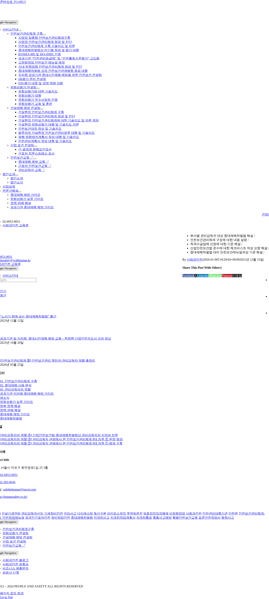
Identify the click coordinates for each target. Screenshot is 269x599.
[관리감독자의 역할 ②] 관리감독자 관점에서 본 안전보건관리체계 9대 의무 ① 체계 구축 (61, 443)
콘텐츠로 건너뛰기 (13, 2)
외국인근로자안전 (37, 517)
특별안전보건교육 (185, 517)
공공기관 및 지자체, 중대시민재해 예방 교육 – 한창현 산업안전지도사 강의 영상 (55, 338)
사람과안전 (195, 259)
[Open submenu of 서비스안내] (19, 30)
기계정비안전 (53, 513)
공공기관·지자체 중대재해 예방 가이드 (27, 393)
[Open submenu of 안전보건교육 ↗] (34, 158)
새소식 (4, 397)
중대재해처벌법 (11, 418)
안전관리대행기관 (215, 513)
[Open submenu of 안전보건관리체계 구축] (44, 34)
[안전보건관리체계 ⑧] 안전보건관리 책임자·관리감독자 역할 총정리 (47, 360)
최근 (3, 295)
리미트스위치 (116, 513)
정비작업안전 (60, 517)
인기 (3, 291)
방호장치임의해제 (156, 513)
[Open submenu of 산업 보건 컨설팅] (35, 146)
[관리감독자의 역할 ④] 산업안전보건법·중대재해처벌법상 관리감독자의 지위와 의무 (59, 435)
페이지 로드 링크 (12, 593)
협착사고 (227, 517)
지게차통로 (144, 517)
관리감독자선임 (32, 513)
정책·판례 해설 (10, 410)
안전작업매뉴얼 (13, 517)
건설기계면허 (11, 513)
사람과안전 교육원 (16, 225)
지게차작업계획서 (122, 517)
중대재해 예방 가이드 (15, 414)
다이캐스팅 (85, 513)
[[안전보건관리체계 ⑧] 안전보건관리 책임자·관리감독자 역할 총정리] (6, 356)
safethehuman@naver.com (19, 489)
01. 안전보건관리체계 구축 (18, 381)
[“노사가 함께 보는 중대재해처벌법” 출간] (6, 312)
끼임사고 (70, 513)
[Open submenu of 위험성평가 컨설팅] (38, 88)
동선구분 (100, 513)
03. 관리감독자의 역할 (15, 389)
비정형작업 (177, 513)
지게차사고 (101, 517)
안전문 (233, 513)
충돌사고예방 (162, 517)
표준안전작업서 (210, 517)
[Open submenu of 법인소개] (16, 175)
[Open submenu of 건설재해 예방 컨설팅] (42, 109)
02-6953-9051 (9, 475)
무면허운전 (135, 513)
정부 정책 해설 (10, 406)
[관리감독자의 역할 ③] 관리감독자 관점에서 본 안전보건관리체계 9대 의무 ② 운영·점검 (61, 439)
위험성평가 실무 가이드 (16, 402)
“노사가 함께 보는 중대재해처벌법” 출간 (28, 316)
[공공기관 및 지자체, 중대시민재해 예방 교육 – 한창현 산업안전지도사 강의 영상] (6, 334)
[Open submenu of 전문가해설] (19, 191)
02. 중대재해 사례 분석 (16, 385)
